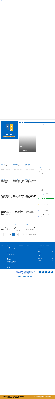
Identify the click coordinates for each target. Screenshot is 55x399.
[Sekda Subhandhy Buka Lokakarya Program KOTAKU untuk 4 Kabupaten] (6, 189)
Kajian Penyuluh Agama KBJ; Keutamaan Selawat (30, 211)
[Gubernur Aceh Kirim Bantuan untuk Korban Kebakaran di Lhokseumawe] (18, 160)
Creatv (44, 277)
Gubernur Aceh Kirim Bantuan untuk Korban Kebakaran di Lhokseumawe (18, 166)
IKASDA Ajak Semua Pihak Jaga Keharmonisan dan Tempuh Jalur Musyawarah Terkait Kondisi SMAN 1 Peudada (45, 170)
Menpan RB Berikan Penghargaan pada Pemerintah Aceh (29, 166)
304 (10, 234)
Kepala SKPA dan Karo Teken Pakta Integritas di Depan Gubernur (6, 166)
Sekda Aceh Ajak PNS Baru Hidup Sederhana (18, 196)
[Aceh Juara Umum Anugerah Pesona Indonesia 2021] (6, 175)
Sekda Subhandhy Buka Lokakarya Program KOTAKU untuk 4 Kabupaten (6, 196)
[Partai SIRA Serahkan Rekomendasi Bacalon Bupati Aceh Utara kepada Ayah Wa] (3, 256)
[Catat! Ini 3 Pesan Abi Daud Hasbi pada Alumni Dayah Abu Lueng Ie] (30, 189)
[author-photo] (38, 204)
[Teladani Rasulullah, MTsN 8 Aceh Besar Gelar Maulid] (18, 204)
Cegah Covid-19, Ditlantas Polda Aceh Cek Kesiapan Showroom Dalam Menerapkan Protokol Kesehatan (11, 264)
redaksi (41, 210)
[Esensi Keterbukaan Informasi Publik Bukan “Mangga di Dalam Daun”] (46, 181)
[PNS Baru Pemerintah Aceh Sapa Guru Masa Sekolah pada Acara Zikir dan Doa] (18, 175)
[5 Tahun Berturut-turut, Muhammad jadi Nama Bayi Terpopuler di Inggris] (6, 220)
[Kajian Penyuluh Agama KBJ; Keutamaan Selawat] (30, 204)
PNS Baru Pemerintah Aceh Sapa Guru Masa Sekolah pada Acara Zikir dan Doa (18, 181)
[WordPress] (49, 272)
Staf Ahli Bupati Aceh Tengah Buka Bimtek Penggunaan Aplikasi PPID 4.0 (6, 212)
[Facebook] (40, 272)
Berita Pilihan (3, 164)
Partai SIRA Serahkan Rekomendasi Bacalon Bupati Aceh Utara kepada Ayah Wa (11, 256)
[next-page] (26, 234)
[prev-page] (2, 234)
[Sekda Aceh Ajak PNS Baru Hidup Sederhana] (18, 189)
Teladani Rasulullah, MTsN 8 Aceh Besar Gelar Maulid (18, 211)
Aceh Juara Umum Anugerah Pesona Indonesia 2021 (4, 181)
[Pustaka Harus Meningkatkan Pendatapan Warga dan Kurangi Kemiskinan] (18, 220)
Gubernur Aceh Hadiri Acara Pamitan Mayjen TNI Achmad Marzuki (30, 181)
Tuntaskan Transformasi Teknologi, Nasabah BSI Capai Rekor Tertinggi (45, 208)
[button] (53, 62)
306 (17, 234)
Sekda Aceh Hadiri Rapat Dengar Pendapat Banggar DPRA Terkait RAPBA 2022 (30, 227)
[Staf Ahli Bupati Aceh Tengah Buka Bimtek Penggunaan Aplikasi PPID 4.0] (6, 204)
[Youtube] (52, 272)
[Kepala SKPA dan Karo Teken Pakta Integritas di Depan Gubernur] (6, 160)
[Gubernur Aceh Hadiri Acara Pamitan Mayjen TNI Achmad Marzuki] (30, 175)
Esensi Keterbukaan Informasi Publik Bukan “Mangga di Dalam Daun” (45, 189)
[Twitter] (46, 272)
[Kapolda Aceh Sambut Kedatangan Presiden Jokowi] (27, 138)
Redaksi (2, 169)
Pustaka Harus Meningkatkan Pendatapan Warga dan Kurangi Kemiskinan (18, 227)
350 (23, 234)
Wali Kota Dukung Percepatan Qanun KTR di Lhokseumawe (45, 214)
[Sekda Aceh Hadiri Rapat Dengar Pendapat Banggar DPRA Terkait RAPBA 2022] (30, 220)
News (21, 146)
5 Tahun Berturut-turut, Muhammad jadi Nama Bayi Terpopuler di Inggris (6, 227)
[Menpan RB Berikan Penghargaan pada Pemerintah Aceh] (30, 160)
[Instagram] (43, 272)
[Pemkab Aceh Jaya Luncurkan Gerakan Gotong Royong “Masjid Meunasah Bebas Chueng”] (3, 249)
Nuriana (41, 216)
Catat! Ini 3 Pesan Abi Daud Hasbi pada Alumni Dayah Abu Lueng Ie (30, 196)
